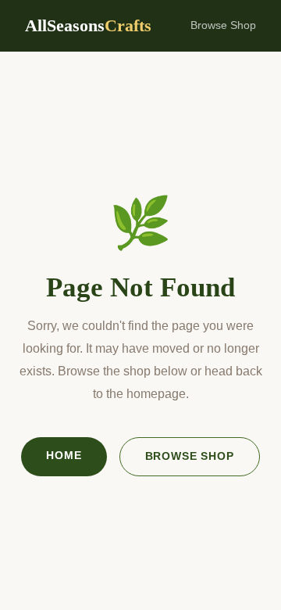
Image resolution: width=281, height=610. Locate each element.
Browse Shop (223, 25)
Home (63, 455)
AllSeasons (88, 25)
